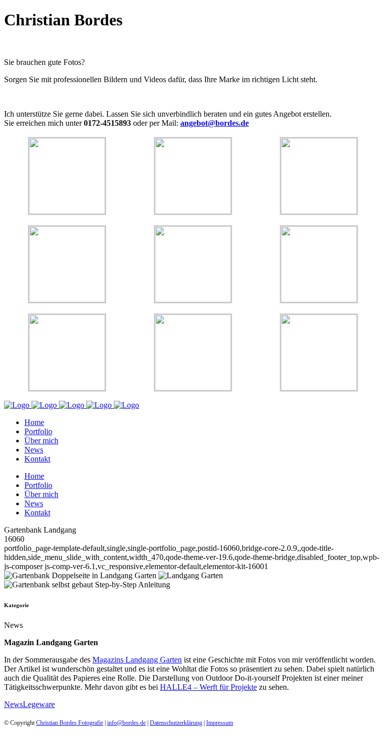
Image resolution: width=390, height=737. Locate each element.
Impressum (219, 722)
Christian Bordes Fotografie (69, 722)
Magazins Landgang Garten (137, 659)
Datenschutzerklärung (176, 722)
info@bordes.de (126, 722)
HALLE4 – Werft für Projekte (208, 687)
